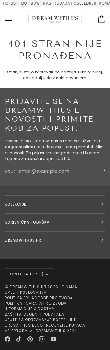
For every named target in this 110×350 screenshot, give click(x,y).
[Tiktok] (18, 339)
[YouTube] (53, 339)
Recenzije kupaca (65, 325)
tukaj (97, 72)
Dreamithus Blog (24, 325)
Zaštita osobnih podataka (34, 314)
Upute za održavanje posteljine (40, 319)
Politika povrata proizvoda (36, 303)
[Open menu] (14, 19)
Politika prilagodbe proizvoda (39, 297)
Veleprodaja (19, 330)
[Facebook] (7, 339)
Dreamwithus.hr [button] (23, 240)
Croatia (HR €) (27, 274)
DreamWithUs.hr (28, 286)
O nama (69, 286)
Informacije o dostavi (30, 308)
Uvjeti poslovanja (25, 292)
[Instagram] (42, 339)
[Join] (100, 170)
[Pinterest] (30, 339)
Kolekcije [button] (15, 204)
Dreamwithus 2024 (56, 330)
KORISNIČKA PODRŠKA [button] (27, 222)
